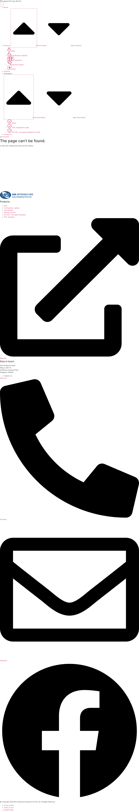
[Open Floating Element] (132, 806)
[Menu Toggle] (2, 4)
